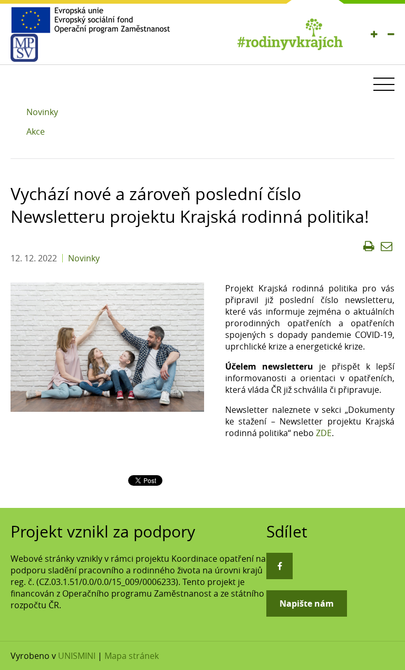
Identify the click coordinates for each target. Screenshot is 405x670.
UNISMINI (76, 656)
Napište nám (306, 603)
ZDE (324, 433)
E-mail (386, 246)
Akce (35, 131)
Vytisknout (369, 246)
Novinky (42, 112)
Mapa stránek (131, 656)
